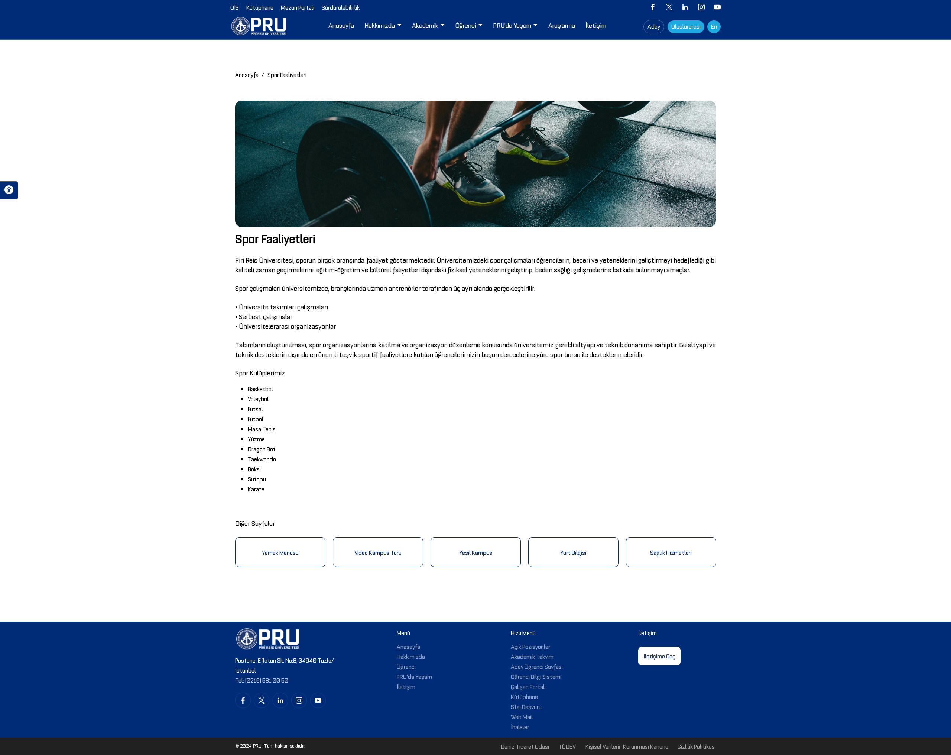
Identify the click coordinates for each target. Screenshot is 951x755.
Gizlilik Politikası (697, 746)
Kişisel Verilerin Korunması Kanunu (626, 746)
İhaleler (520, 726)
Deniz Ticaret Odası (525, 746)
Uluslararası (686, 26)
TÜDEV (567, 746)
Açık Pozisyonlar (530, 646)
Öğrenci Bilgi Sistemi (536, 676)
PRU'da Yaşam (414, 676)
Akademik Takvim (532, 656)
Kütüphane (524, 696)
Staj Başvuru (526, 706)
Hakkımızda (411, 656)
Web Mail (522, 716)
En (714, 26)
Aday (653, 26)
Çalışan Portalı (528, 686)
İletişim (406, 686)
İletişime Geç (659, 656)
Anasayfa (247, 74)
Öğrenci (406, 666)
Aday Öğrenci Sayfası (537, 666)
